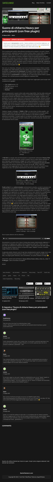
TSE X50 (7, 86)
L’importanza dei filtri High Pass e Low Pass (9, 297)
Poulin (23, 275)
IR (19, 275)
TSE (28, 275)
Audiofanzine (6, 318)
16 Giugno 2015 (6, 338)
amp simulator (6, 272)
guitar (9, 275)
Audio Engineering (7, 278)
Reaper (24, 74)
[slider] (48, 238)
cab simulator (16, 272)
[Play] (4, 238)
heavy (14, 275)
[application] (26, 238)
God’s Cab (16, 205)
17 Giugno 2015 (6, 355)
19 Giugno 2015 (6, 411)
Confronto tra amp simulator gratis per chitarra (26, 297)
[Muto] (45, 238)
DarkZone (13, 71)
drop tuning (32, 272)
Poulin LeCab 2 (9, 88)
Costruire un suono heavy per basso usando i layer (42, 297)
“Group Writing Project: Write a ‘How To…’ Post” (35, 258)
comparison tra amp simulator (41, 162)
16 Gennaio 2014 (6, 320)
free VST (39, 272)
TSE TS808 (8, 84)
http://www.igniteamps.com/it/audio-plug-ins (15, 398)
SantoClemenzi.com (26, 473)
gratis (4, 275)
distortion (24, 272)
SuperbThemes (41, 477)
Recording (17, 278)
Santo (13, 35)
